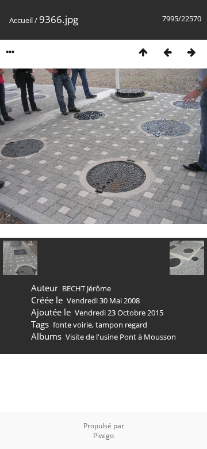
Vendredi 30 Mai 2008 (103, 300)
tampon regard (121, 324)
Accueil (21, 20)
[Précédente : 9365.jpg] (167, 52)
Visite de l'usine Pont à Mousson (121, 337)
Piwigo (103, 435)
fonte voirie (72, 324)
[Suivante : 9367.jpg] (191, 52)
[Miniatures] (143, 52)
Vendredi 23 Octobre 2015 (119, 312)
